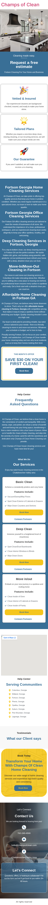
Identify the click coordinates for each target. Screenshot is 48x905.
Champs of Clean (20, 4)
